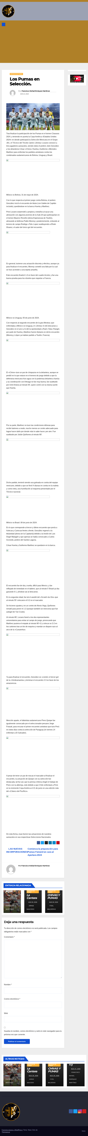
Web (6, 1013)
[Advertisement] (44, 46)
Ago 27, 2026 (75, 1068)
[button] (79, 24)
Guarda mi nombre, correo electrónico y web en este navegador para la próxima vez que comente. (33, 1032)
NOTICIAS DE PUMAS (16, 74)
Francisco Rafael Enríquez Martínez (36, 91)
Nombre (8, 985)
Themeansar (6, 1132)
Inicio (83, 1131)
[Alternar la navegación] (83, 24)
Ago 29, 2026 (12, 1068)
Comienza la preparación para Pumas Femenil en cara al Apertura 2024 (43, 852)
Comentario (9, 937)
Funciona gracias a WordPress (12, 1130)
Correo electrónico (12, 999)
